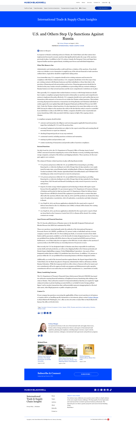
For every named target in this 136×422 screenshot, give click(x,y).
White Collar (41, 309)
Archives (54, 402)
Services (89, 2)
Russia (73, 307)
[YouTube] (108, 389)
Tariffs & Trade (28, 8)
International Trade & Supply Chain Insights (67, 19)
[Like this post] (47, 313)
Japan (64, 307)
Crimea (49, 307)
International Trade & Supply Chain (71, 45)
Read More (70, 407)
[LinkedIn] (104, 389)
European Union (57, 307)
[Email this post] (42, 313)
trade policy (86, 307)
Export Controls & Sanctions (52, 8)
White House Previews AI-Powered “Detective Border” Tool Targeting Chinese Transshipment (68, 359)
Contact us (97, 2)
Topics (53, 399)
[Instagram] (98, 389)
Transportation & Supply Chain (69, 8)
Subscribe (104, 2)
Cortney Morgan (63, 43)
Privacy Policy (30, 406)
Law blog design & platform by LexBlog (99, 419)
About (83, 2)
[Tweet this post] (45, 313)
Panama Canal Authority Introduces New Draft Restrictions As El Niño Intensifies (44, 358)
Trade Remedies (38, 8)
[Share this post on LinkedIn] (50, 313)
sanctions (79, 307)
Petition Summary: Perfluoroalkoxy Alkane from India (87, 357)
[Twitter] (101, 389)
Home (78, 2)
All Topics (83, 8)
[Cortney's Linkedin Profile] (41, 335)
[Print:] (39, 313)
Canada (43, 307)
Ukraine (92, 307)
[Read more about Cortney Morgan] (39, 335)
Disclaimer (37, 406)
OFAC (68, 307)
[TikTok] (111, 389)
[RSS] (95, 389)
